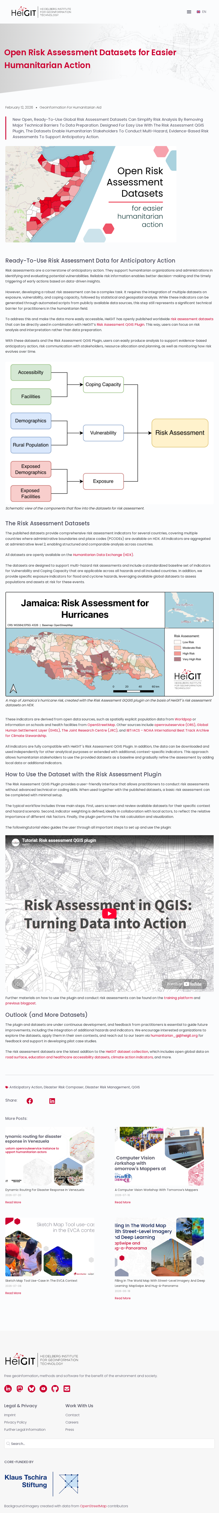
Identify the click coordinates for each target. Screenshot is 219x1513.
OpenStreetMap (101, 724)
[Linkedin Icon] (8, 1388)
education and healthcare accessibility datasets (69, 1057)
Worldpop (183, 719)
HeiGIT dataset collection (127, 1051)
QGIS (136, 1087)
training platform (178, 997)
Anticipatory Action (25, 1087)
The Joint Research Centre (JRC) (90, 730)
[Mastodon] (20, 1388)
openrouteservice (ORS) (174, 724)
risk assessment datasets (192, 319)
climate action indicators (132, 1057)
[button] (188, 11)
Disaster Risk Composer (64, 1087)
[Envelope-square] (67, 1388)
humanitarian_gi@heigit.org (174, 1035)
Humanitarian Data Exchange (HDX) (103, 554)
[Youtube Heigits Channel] (43, 1388)
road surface (16, 1057)
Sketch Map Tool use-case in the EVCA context (41, 1281)
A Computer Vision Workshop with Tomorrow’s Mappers (156, 1190)
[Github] (55, 1388)
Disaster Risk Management (107, 1087)
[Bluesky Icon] (31, 1388)
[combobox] (109, 1444)
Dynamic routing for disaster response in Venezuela (44, 1190)
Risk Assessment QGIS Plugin (120, 324)
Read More (13, 1202)
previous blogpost (20, 1003)
